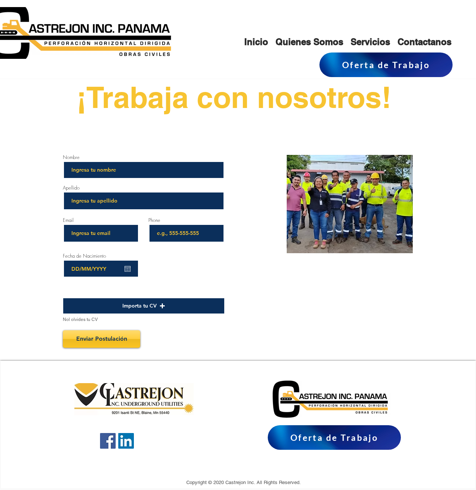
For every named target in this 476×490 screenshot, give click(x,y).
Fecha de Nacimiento (88, 256)
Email (68, 220)
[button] (144, 306)
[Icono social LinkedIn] (126, 441)
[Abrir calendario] (128, 269)
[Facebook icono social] (108, 441)
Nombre (72, 157)
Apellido (71, 187)
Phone (154, 220)
